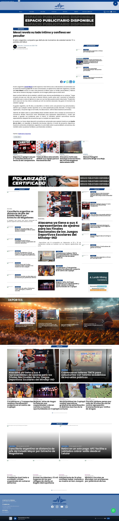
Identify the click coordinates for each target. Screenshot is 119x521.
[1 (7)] (79, 61)
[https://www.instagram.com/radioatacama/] (57, 507)
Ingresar (108, 11)
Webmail (114, 11)
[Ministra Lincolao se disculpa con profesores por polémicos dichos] (10, 278)
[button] (17, 137)
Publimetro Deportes (24, 134)
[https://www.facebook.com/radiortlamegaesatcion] (52, 507)
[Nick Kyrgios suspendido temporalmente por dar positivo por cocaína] (79, 70)
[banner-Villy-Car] (43, 186)
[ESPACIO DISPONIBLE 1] (59, 20)
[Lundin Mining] (98, 282)
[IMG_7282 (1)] (59, 216)
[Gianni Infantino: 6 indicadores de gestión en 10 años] (85, 248)
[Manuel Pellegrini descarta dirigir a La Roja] (85, 238)
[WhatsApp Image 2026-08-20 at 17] (71, 153)
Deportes (42, 310)
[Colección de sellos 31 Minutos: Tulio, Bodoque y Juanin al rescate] (10, 290)
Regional (19, 310)
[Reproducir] (115, 3)
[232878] (24, 153)
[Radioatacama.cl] (59, 8)
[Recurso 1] (59, 504)
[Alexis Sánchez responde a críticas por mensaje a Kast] (79, 52)
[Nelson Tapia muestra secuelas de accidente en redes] (79, 79)
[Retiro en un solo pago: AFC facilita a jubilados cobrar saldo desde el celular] (10, 230)
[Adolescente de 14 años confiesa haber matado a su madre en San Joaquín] (10, 266)
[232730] (47, 153)
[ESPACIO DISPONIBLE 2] (95, 186)
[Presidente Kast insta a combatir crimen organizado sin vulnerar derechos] (10, 242)
